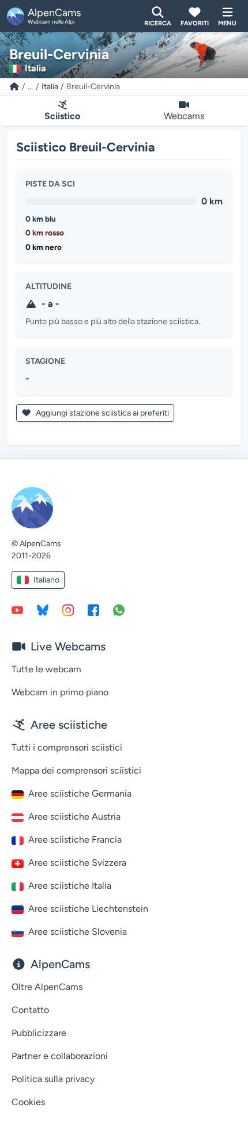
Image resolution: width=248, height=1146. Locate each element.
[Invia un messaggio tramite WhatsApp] (119, 609)
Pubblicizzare (39, 1032)
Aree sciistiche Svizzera (77, 862)
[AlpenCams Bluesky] (42, 609)
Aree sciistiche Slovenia (77, 931)
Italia (50, 87)
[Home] (14, 87)
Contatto (30, 1009)
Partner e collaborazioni (60, 1055)
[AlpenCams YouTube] (17, 609)
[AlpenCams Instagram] (68, 609)
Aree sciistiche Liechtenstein (88, 908)
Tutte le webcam (46, 669)
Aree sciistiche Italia (69, 885)
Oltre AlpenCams (47, 986)
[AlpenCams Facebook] (93, 609)
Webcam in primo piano (60, 692)
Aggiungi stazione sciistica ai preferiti (101, 413)
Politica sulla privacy (53, 1078)
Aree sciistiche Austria (74, 816)
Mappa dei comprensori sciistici (76, 770)
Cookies (28, 1101)
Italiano (46, 580)
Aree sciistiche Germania (79, 793)
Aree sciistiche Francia (75, 839)
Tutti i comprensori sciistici (67, 747)
